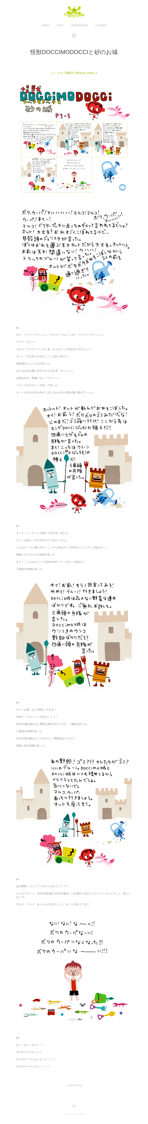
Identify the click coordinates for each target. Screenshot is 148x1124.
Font (60, 25)
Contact (100, 25)
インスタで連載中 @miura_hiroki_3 (74, 72)
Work (45, 25)
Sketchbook (79, 25)
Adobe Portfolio (79, 1114)
